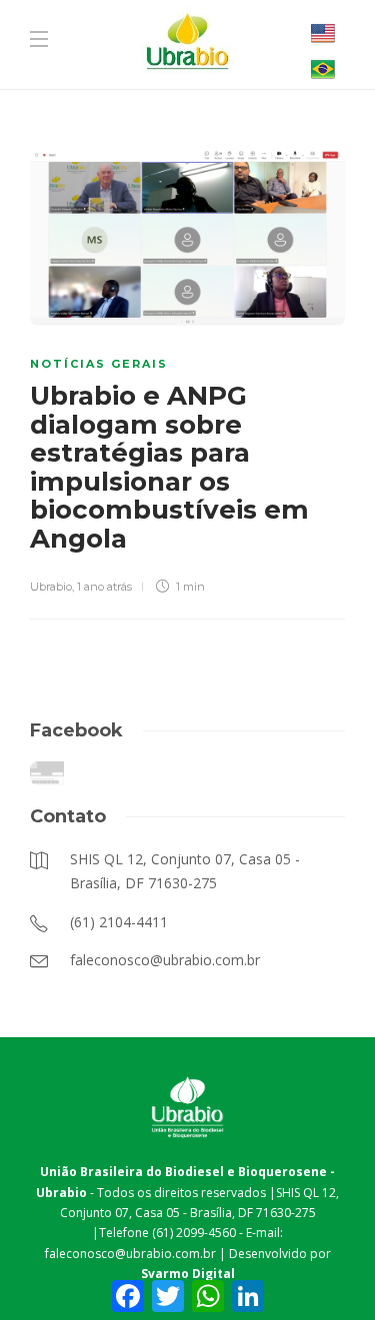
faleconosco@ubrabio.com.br (130, 1253)
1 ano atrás (104, 587)
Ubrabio (51, 587)
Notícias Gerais (99, 364)
